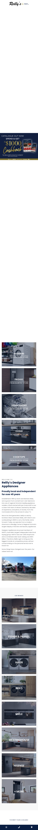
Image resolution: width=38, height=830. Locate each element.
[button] (2, 174)
